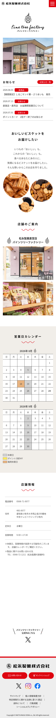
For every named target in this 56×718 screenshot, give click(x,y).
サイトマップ (15, 695)
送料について (19, 703)
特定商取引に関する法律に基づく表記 (25, 699)
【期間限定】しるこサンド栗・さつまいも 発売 (26, 94)
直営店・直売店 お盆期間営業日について (23, 105)
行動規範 (34, 703)
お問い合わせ (16, 675)
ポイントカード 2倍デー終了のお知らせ (23, 116)
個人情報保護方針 (33, 695)
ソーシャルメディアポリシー (28, 706)
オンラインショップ (42, 675)
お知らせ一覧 (45, 82)
